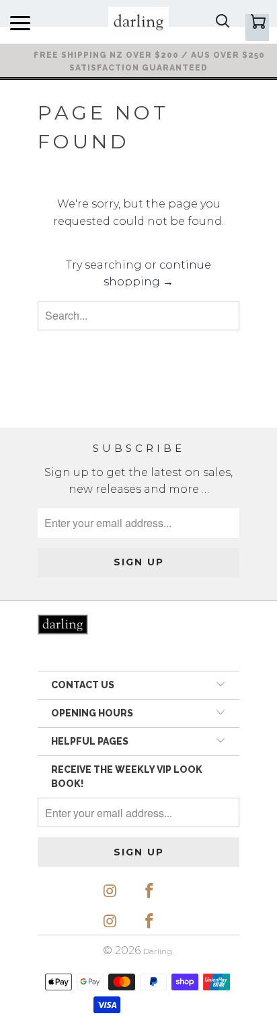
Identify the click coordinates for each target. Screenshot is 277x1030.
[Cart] (257, 27)
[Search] (222, 23)
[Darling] (138, 22)
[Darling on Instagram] (110, 891)
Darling (157, 951)
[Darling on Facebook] (150, 891)
